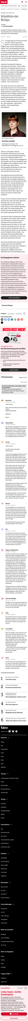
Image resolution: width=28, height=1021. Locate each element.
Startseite (3, 9)
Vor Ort (3, 912)
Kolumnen (17, 9)
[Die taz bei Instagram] (16, 732)
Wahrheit (3, 767)
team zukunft (4, 887)
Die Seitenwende (5, 810)
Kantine (3, 960)
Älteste (25, 377)
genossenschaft (5, 832)
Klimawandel (4, 792)
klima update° (4, 865)
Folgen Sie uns (4, 731)
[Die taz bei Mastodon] (10, 732)
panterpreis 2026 (5, 847)
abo (2, 829)
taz (4, 727)
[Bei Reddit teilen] (22, 319)
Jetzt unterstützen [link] (14, 298)
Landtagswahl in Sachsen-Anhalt (9, 778)
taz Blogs (3, 934)
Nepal (2, 782)
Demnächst (4, 908)
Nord (2, 763)
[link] (9, 6)
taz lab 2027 (4, 923)
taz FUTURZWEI (5, 938)
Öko (2, 745)
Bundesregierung (5, 789)
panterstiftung (5, 843)
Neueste (21, 377)
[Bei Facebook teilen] (12, 319)
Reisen (2, 956)
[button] (26, 2)
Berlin (2, 760)
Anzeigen (3, 967)
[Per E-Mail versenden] (2, 319)
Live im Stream (5, 916)
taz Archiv (3, 945)
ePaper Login (4, 985)
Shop (2, 963)
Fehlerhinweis (19, 313)
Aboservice (4, 981)
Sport (2, 756)
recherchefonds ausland (7, 839)
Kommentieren (10, 313)
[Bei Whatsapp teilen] (15, 319)
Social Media (4, 785)
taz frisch (3, 890)
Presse (3, 818)
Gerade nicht (20, 988)
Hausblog (3, 807)
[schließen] (25, 988)
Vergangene (4, 919)
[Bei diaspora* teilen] (18, 319)
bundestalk (4, 858)
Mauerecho (4, 868)
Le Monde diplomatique (7, 941)
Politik (2, 742)
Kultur (2, 753)
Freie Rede (4, 872)
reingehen (3, 876)
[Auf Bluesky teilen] (8, 319)
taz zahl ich (4, 836)
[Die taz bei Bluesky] (13, 732)
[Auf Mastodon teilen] (5, 319)
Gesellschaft (10, 9)
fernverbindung (5, 861)
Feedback (3, 978)
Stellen (3, 814)
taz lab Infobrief (5, 897)
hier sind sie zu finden (7, 392)
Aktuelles (3, 803)
